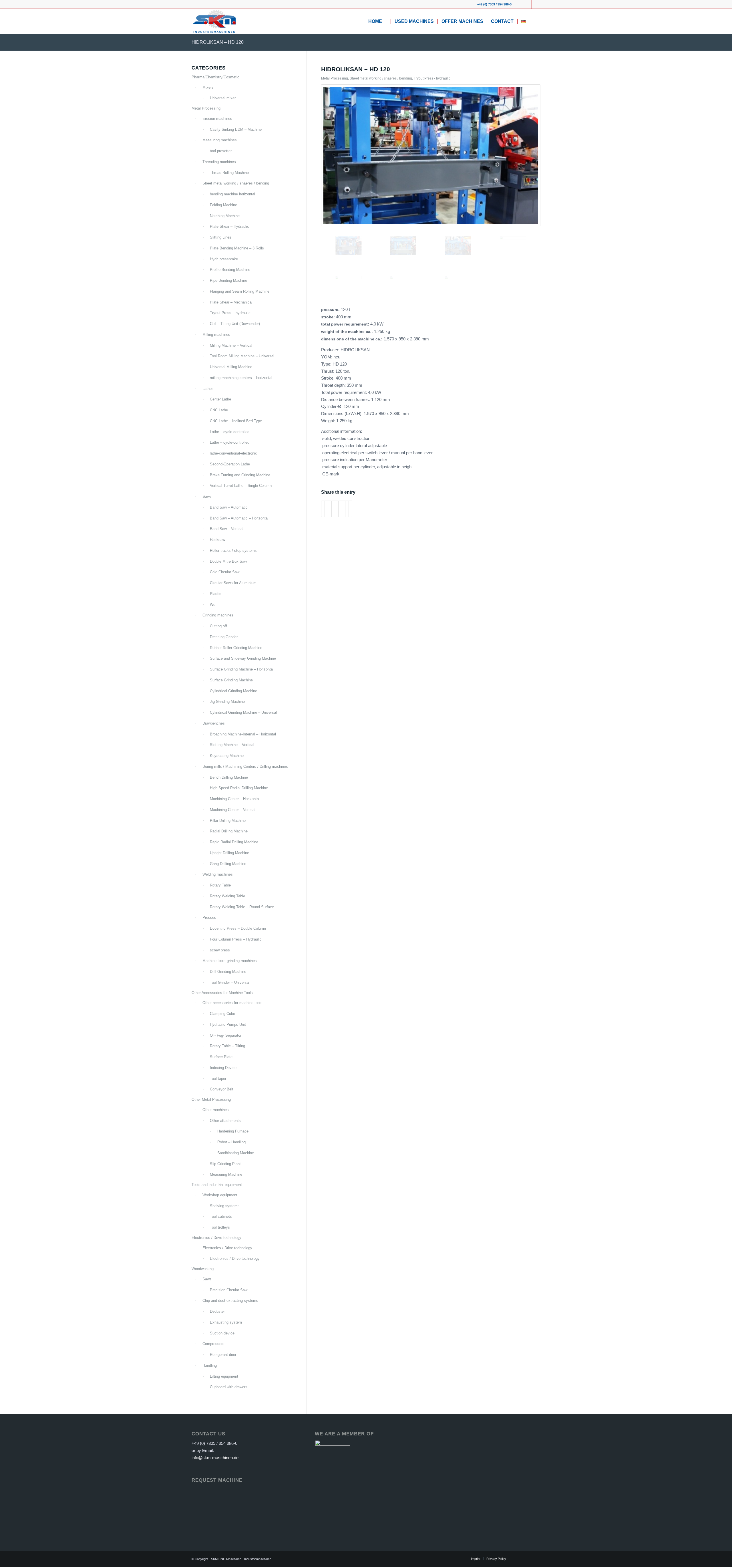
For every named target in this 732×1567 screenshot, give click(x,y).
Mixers (208, 87)
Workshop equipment (219, 1195)
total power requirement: (345, 324)
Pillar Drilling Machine (228, 820)
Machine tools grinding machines (229, 961)
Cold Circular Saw (224, 572)
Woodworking (203, 1269)
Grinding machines (217, 615)
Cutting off (218, 626)
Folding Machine (223, 205)
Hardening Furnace (232, 1131)
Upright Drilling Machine (229, 853)
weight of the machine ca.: (347, 332)
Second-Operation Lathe (230, 464)
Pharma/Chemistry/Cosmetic (215, 77)
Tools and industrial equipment (217, 1185)
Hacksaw (217, 539)
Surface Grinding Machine (231, 680)
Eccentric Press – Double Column (238, 928)
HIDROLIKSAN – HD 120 (218, 42)
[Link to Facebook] (519, 4)
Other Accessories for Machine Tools (222, 993)
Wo (212, 604)
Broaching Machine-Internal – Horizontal (243, 734)
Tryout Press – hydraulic (230, 313)
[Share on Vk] (343, 509)
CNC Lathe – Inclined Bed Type (236, 421)
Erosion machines (217, 118)
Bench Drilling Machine (229, 777)
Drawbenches (213, 723)
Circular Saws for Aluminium (233, 583)
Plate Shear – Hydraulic (229, 226)
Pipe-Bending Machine (228, 280)
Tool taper (218, 1078)
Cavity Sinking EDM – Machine (236, 129)
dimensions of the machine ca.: (352, 339)
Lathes (208, 388)
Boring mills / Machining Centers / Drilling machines (245, 766)
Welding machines (217, 874)
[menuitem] (378, 21)
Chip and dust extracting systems (230, 1300)
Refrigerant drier (223, 1354)
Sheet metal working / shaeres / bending (381, 78)
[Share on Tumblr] (340, 509)
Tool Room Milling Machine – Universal (242, 356)
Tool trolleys (220, 1227)
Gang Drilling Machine (228, 864)
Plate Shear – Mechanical (231, 302)
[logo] (214, 21)
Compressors (213, 1344)
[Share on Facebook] (323, 509)
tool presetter (221, 151)
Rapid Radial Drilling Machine (234, 842)
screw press (220, 950)
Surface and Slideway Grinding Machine (243, 658)
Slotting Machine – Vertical (232, 745)
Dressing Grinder (224, 637)
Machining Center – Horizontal (235, 799)
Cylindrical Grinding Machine (233, 691)
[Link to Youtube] (527, 4)
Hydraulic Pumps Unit (228, 1024)
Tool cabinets (221, 1216)
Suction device (222, 1333)
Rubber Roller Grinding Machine (236, 648)
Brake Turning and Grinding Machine (240, 475)
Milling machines (216, 334)
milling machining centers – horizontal (241, 378)
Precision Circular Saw (228, 1290)
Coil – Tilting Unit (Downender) (235, 324)
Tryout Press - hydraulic (432, 78)
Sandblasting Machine (235, 1153)
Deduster (217, 1311)
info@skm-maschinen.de (215, 1457)
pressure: (331, 310)
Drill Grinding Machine (228, 971)
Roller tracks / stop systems (233, 550)
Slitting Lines (220, 237)
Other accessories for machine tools (232, 1003)
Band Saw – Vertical (226, 529)
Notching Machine (225, 216)
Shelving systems (225, 1206)
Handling (209, 1365)
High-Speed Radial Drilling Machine (239, 788)
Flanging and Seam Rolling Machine (239, 291)
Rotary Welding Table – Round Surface (242, 907)
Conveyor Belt (221, 1089)
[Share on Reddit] (347, 509)
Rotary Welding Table (227, 896)
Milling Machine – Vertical (231, 345)
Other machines (215, 1110)
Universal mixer (223, 98)
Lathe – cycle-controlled (229, 432)
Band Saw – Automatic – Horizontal (239, 518)
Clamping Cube (222, 1013)
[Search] (535, 21)
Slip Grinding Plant (225, 1164)
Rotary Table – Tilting (227, 1046)
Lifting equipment (224, 1376)
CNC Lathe (219, 410)
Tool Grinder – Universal (230, 982)
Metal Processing (334, 78)
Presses (209, 917)
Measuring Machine (226, 1174)
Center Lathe (220, 399)
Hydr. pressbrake (224, 259)
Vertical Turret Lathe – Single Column (241, 485)
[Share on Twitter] (326, 509)
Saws (207, 496)
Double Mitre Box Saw (228, 561)
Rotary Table (220, 885)
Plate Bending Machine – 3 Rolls (237, 248)
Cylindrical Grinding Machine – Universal (243, 712)
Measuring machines (219, 140)
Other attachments (225, 1120)
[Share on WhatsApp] (329, 509)
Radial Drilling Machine (229, 831)
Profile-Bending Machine (230, 269)
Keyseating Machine (227, 755)
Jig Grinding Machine (227, 701)
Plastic (215, 594)
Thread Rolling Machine (229, 172)
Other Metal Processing (211, 1099)
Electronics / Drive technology (216, 1237)
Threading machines (219, 162)
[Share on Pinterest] (333, 509)
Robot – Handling (231, 1142)
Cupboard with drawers (228, 1387)
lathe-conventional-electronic (233, 453)
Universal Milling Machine (231, 367)
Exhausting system (226, 1322)
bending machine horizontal (232, 194)
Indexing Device (223, 1068)
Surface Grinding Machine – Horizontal (242, 669)
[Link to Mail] (536, 4)
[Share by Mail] (350, 509)
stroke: (328, 317)
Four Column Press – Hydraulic (236, 939)
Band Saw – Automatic (229, 507)
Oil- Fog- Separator (225, 1035)
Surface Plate (221, 1057)
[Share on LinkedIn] (336, 509)
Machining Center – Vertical (232, 810)
